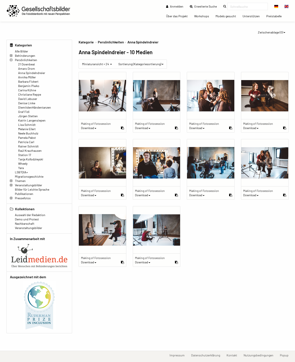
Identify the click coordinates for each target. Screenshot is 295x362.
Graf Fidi (24, 112)
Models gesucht (227, 16)
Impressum (179, 355)
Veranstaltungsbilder (28, 185)
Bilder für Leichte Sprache (32, 189)
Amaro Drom (26, 68)
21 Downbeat (26, 64)
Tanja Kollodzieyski (30, 159)
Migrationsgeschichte (29, 176)
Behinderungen (25, 55)
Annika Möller (27, 77)
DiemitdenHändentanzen (34, 107)
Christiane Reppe (29, 94)
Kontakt (233, 355)
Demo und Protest (27, 219)
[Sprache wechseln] (276, 6)
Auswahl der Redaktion (30, 215)
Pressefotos (23, 198)
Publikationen (24, 194)
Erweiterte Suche (207, 6)
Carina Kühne (27, 90)
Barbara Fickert (28, 81)
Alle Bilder (21, 51)
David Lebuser (27, 99)
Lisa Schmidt (27, 124)
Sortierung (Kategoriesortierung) (139, 64)
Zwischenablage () (270, 32)
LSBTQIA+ (21, 172)
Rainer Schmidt (28, 146)
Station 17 (24, 155)
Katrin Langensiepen (32, 120)
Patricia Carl (26, 142)
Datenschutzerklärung (207, 355)
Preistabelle (275, 16)
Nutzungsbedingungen (260, 355)
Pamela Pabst (27, 137)
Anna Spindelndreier (31, 73)
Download (87, 128)
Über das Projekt (178, 16)
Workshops (203, 16)
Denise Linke (26, 103)
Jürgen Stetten (28, 116)
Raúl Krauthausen (30, 150)
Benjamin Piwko (28, 86)
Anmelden (176, 6)
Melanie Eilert (27, 129)
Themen (20, 181)
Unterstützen (253, 16)
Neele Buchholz (28, 133)
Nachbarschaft (24, 223)
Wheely (22, 163)
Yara (21, 168)
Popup (286, 355)
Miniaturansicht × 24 (96, 64)
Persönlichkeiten (26, 60)
